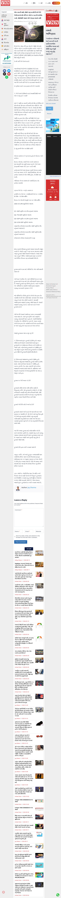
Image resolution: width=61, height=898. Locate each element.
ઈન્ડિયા (15, 21)
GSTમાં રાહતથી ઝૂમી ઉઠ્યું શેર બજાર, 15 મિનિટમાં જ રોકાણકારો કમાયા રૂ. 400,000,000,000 (24, 875)
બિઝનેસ (20, 21)
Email (27, 531)
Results (49, 113)
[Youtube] (8, 74)
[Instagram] (4, 74)
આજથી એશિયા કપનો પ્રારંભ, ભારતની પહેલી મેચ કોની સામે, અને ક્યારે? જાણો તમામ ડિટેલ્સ (23, 846)
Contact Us (54, 284)
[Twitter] (8, 70)
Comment (18, 510)
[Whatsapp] (6, 77)
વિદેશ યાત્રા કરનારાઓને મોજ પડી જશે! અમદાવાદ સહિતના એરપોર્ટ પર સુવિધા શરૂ (24, 817)
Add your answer (51, 103)
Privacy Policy (49, 288)
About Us (48, 284)
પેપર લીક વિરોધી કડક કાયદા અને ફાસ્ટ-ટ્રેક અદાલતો (53, 62)
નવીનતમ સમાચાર (4, 16)
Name (17, 531)
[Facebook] (4, 70)
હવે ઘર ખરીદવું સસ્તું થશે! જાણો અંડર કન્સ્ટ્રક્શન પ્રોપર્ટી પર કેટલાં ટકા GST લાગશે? (24, 866)
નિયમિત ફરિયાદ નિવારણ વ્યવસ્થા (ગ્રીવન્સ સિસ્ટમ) (53, 98)
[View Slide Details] (52, 20)
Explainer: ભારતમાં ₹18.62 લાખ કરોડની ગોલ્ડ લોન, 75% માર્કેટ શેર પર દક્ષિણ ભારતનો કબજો (24, 565)
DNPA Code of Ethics (51, 289)
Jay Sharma (32, 487)
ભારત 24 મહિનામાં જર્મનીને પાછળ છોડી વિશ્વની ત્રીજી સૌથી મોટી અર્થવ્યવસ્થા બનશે (23, 856)
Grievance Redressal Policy (53, 291)
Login (53, 286)
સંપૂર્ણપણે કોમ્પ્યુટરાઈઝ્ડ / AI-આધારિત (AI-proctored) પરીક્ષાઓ (53, 74)
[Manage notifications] (3, 892)
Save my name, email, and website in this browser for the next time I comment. (28, 536)
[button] (30, 23)
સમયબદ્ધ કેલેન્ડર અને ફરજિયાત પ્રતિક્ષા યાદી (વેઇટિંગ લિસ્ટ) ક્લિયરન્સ (53, 87)
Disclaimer (49, 286)
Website (38, 531)
